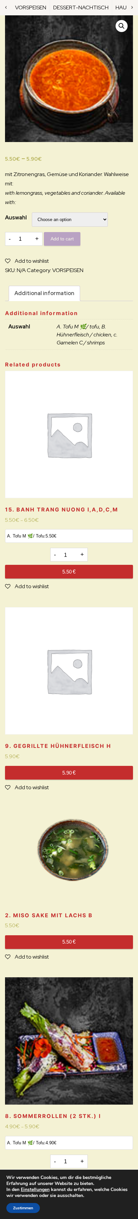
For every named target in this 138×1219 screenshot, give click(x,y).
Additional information (44, 293)
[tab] (44, 293)
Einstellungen (35, 1190)
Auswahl (16, 217)
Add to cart (62, 238)
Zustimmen (23, 1208)
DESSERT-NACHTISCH (81, 7)
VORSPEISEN (30, 7)
